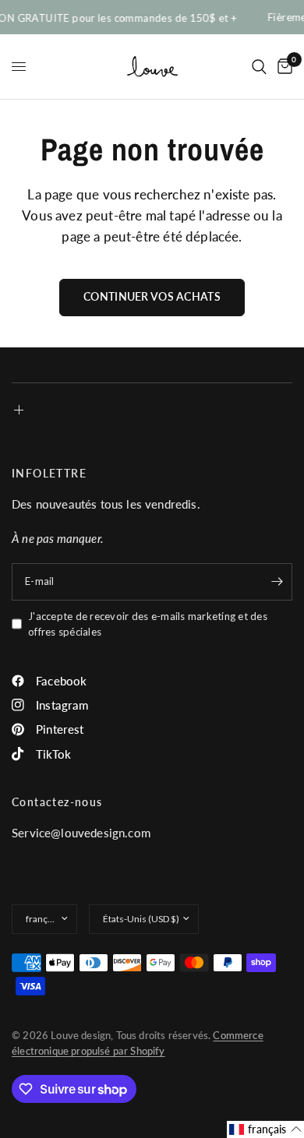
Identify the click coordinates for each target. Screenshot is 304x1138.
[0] (282, 66)
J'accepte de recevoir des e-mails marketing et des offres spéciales (147, 624)
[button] (265, 1129)
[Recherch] (259, 66)
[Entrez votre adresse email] (276, 582)
